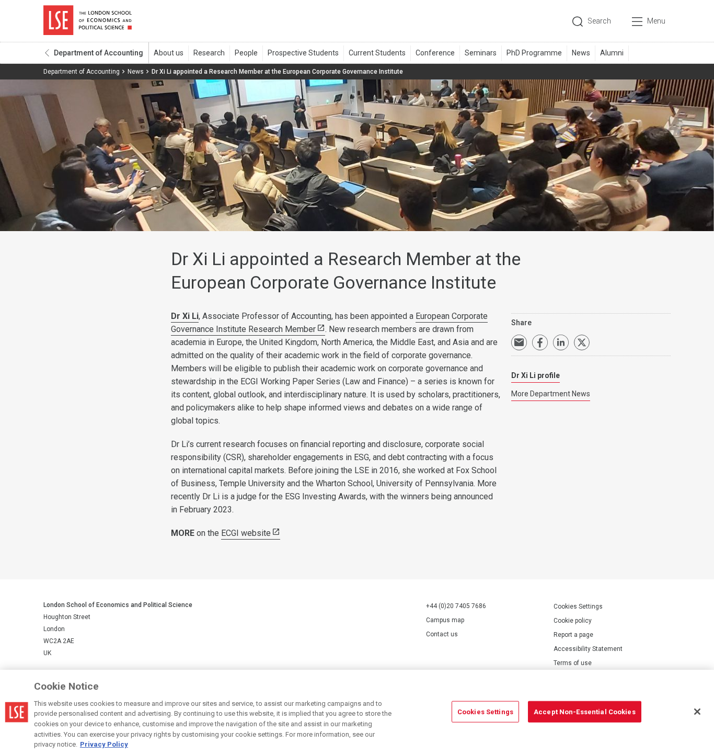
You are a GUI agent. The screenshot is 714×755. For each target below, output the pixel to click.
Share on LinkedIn (561, 342)
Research (209, 53)
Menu (656, 21)
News (581, 53)
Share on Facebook (540, 342)
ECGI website (246, 533)
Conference (435, 53)
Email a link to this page (519, 342)
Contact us (442, 634)
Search (599, 21)
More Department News (550, 394)
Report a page (573, 634)
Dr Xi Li (185, 316)
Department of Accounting (98, 53)
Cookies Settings (578, 606)
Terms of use (573, 663)
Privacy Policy (104, 744)
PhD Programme (534, 53)
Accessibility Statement (588, 649)
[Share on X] (582, 342)
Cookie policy (573, 620)
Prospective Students (303, 53)
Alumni (612, 53)
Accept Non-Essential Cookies (585, 711)
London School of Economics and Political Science (87, 21)
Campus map (445, 620)
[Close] (697, 711)
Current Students (377, 53)
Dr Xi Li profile (535, 375)
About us (168, 53)
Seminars (481, 53)
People (246, 53)
